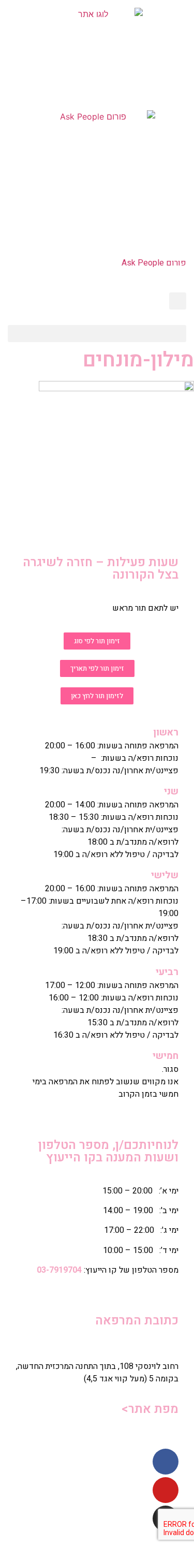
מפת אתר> (149, 1409)
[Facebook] (165, 1462)
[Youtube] (165, 1490)
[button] (97, 333)
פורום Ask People (154, 263)
